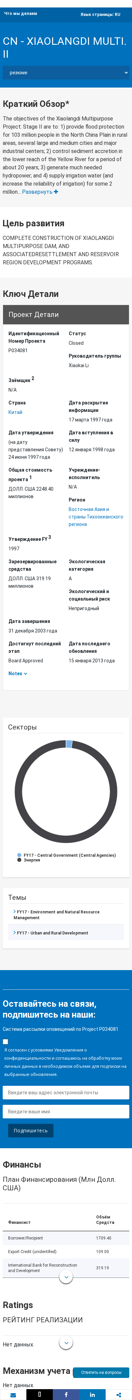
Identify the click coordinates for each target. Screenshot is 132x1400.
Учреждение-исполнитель (84, 473)
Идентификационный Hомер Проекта (33, 337)
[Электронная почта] (13, 1395)
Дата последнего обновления (89, 647)
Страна (17, 402)
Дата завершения (29, 621)
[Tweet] (39, 1394)
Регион (77, 500)
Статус (77, 333)
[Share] (66, 1394)
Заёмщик (21, 379)
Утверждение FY (29, 538)
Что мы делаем (20, 13)
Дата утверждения (30, 432)
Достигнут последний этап (34, 647)
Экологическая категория (87, 565)
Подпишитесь (31, 1130)
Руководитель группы (95, 356)
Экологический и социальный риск (89, 595)
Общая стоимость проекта (30, 474)
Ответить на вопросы (101, 1372)
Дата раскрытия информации (88, 406)
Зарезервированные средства (32, 565)
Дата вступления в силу (91, 436)
